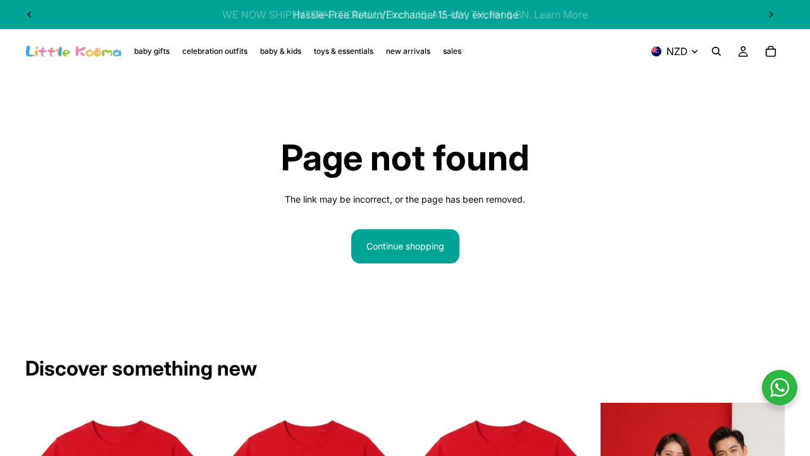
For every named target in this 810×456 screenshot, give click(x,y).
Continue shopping (405, 246)
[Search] (716, 51)
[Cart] (771, 51)
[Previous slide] (30, 14)
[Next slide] (771, 14)
